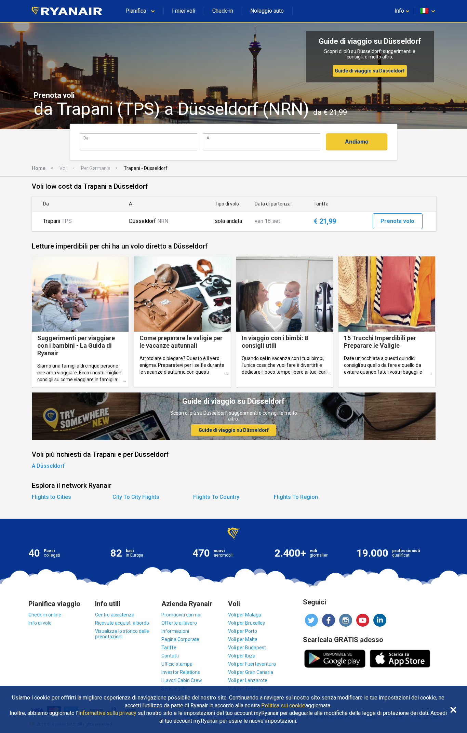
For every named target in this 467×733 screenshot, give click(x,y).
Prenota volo (397, 221)
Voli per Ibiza (241, 655)
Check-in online (44, 614)
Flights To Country (216, 497)
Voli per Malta (242, 639)
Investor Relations (180, 672)
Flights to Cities (51, 497)
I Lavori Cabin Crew (181, 680)
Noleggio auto (267, 11)
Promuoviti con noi (181, 614)
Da (86, 138)
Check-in (222, 11)
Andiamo (357, 142)
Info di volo (40, 623)
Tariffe (168, 647)
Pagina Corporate (180, 639)
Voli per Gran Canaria (250, 672)
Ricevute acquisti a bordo (122, 623)
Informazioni (175, 631)
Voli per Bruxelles (246, 623)
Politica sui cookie (283, 706)
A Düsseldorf (48, 466)
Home (38, 168)
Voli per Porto (242, 631)
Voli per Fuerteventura (252, 664)
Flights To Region (296, 497)
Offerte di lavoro (179, 623)
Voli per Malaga (244, 614)
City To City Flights (135, 497)
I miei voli (183, 11)
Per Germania (95, 168)
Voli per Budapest (247, 647)
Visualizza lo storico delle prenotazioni (122, 633)
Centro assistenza (114, 614)
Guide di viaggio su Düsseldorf (370, 71)
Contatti (170, 655)
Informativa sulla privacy (107, 713)
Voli (63, 168)
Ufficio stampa (176, 664)
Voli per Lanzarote (247, 680)
